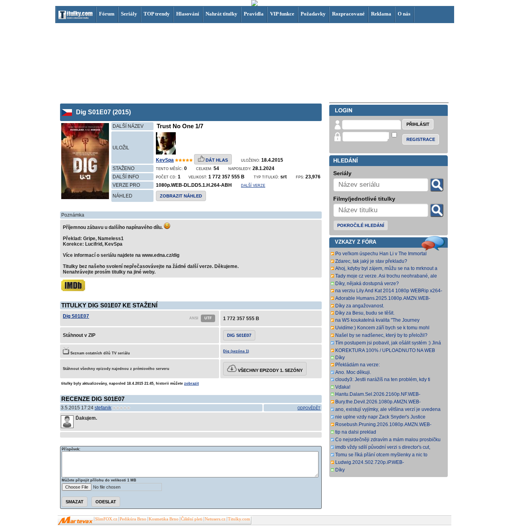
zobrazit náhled (181, 196)
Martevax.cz (75, 521)
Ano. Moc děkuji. (353, 372)
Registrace (420, 139)
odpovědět (309, 408)
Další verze (253, 186)
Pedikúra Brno (133, 519)
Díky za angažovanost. (359, 306)
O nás (404, 14)
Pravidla (254, 14)
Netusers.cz (215, 519)
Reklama (381, 14)
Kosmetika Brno (164, 519)
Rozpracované (348, 14)
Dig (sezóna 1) (236, 351)
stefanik (103, 408)
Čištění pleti (191, 519)
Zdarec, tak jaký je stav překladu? (371, 261)
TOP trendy (157, 14)
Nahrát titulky (221, 14)
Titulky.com (239, 519)
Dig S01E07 (76, 316)
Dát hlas (216, 160)
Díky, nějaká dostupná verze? (367, 283)
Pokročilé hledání (360, 225)
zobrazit (191, 383)
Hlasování (187, 14)
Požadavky (313, 14)
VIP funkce (282, 14)
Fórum (107, 14)
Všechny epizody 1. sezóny (270, 370)
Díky (340, 357)
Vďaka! (342, 387)
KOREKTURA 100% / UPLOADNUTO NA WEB (385, 350)
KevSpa (165, 160)
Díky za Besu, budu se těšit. (364, 313)
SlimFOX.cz (106, 519)
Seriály (129, 14)
